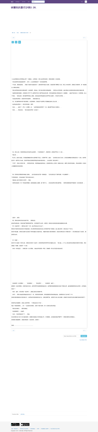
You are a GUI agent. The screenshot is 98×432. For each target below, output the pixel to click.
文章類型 (17, 1)
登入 (82, 1)
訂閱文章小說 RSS (56, 428)
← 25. (13, 37)
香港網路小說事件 (45, 428)
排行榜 (23, 1)
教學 (38, 428)
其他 (18, 32)
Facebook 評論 (15, 414)
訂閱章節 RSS (84, 340)
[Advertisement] (49, 20)
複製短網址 (83, 336)
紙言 (12, 2)
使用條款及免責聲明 (24, 428)
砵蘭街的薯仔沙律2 (24, 32)
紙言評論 (22, 414)
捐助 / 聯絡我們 (14, 428)
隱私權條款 (32, 428)
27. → (84, 37)
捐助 (29, 1)
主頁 (14, 32)
